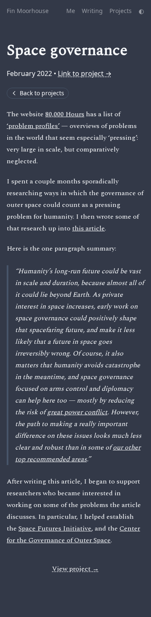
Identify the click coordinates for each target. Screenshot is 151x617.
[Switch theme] (141, 11)
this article (88, 228)
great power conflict (77, 412)
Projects (120, 11)
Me (70, 11)
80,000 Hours (64, 114)
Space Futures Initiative (54, 528)
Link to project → (85, 73)
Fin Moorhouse (28, 11)
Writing (92, 11)
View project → (75, 569)
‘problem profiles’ (33, 126)
